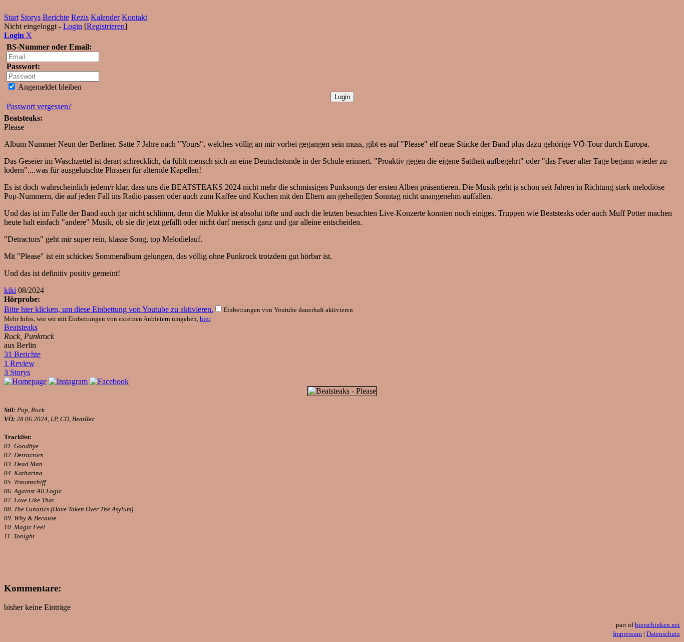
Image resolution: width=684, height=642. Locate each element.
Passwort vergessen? (39, 106)
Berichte (56, 17)
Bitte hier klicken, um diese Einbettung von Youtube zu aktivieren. (108, 309)
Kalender (105, 17)
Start (11, 17)
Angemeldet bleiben (49, 87)
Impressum (627, 633)
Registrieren (106, 26)
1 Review (19, 363)
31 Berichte (22, 354)
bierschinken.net (657, 624)
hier (205, 319)
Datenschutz (663, 633)
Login (72, 26)
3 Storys (17, 372)
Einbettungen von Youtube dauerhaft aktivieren (288, 309)
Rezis (80, 17)
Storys (31, 17)
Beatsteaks (21, 327)
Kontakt (134, 17)
